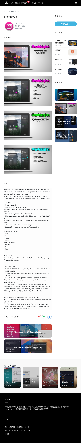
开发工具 (22, 430)
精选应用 (17, 3)
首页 (11, 3)
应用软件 (12, 427)
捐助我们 (40, 3)
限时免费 (25, 2)
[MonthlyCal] (28, 57)
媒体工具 (7, 430)
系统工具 (20, 427)
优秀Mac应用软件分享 (6, 3)
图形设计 (27, 427)
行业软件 (15, 430)
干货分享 (33, 3)
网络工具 (7, 434)
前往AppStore (66, 24)
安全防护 (30, 430)
